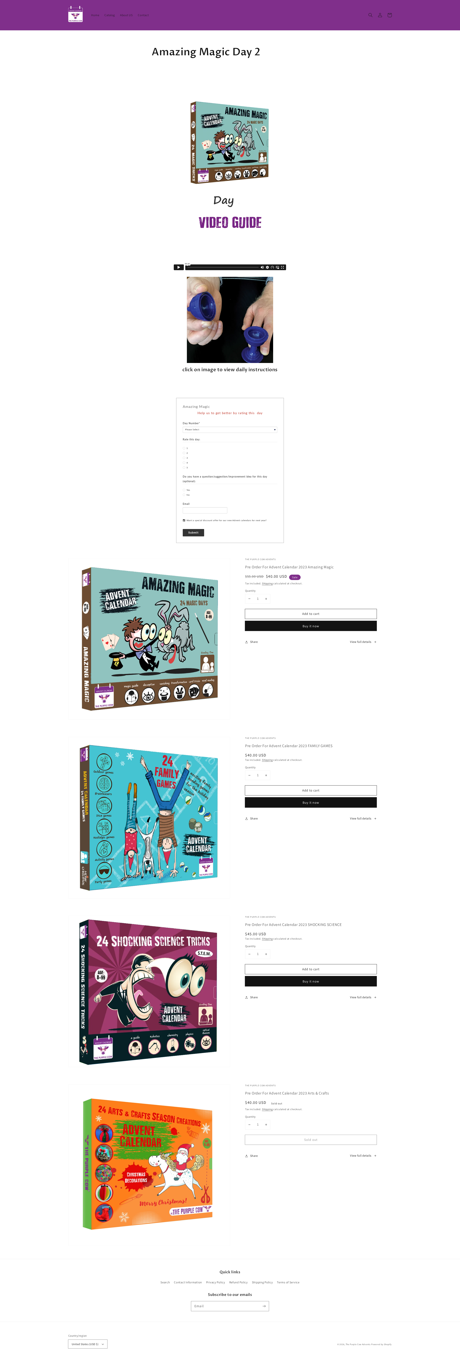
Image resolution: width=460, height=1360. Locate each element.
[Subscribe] (264, 1306)
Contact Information (188, 1282)
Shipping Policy (262, 1282)
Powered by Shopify (381, 1344)
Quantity (250, 590)
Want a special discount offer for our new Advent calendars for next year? (227, 520)
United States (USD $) (85, 1344)
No (188, 495)
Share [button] (254, 642)
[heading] (230, 406)
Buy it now (311, 626)
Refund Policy (238, 1282)
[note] (230, 416)
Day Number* (191, 423)
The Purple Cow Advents (358, 1344)
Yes (188, 490)
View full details (360, 642)
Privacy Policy (215, 1282)
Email (186, 504)
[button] (370, 15)
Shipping (267, 583)
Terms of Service (288, 1282)
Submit (193, 532)
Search (165, 1282)
